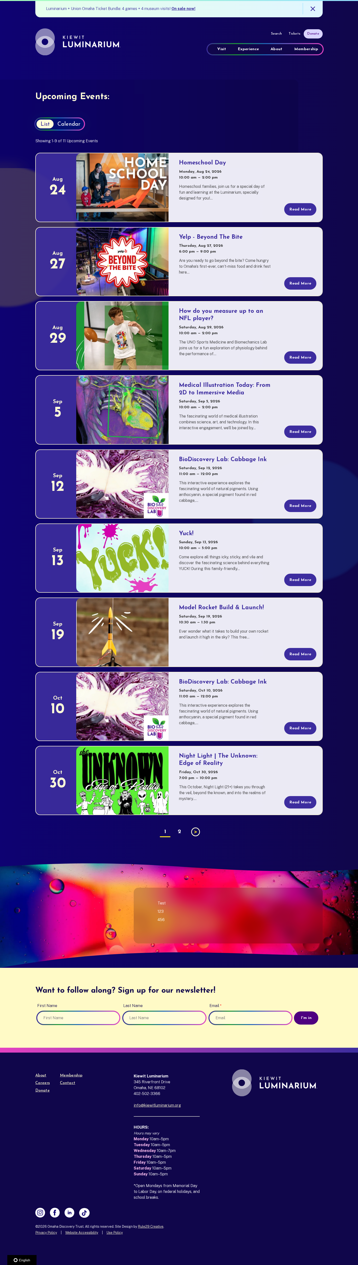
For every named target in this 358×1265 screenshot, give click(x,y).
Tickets (294, 34)
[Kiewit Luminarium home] (80, 41)
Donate (313, 34)
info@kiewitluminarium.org (157, 1105)
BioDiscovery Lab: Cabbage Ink (223, 460)
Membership (71, 1075)
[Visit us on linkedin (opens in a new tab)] (69, 1213)
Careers (42, 1083)
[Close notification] (312, 8)
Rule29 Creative (150, 1226)
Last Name (133, 1006)
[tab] (45, 124)
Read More (300, 209)
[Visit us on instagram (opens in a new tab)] (40, 1213)
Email (214, 1006)
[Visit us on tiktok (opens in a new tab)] (84, 1213)
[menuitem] (222, 49)
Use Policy (114, 1233)
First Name (47, 1006)
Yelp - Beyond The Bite (211, 237)
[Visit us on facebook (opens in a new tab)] (55, 1213)
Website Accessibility (81, 1233)
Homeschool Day (202, 163)
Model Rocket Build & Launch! (221, 608)
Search (276, 34)
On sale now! (183, 8)
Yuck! (186, 534)
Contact (67, 1083)
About (41, 1075)
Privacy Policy (46, 1233)
